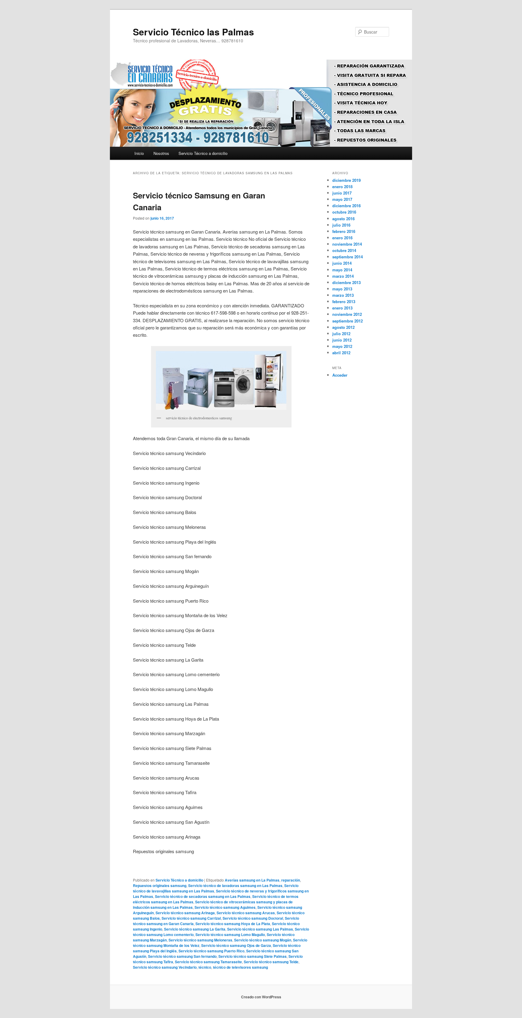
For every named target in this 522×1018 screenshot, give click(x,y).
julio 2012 (341, 333)
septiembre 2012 (347, 321)
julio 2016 (341, 225)
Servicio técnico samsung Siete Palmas (252, 956)
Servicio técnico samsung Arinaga (185, 912)
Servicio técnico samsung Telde (271, 961)
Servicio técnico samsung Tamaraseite (208, 961)
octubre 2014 (344, 250)
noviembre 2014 (347, 244)
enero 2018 (342, 186)
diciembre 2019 (346, 180)
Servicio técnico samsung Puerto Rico (211, 951)
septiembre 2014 (347, 257)
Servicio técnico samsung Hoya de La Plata (232, 923)
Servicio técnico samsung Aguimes (225, 907)
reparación (290, 880)
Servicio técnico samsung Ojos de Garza (236, 945)
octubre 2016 (344, 212)
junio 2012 (342, 340)
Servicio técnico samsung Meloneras (200, 940)
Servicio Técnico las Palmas (193, 31)
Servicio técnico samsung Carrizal (191, 918)
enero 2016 (342, 238)
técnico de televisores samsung (240, 967)
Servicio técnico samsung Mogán (262, 940)
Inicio (139, 153)
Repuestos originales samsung (159, 885)
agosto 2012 (343, 327)
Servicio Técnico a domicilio (203, 153)
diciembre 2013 (346, 282)
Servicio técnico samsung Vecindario (165, 967)
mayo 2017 (342, 199)
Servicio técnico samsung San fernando (182, 956)
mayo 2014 (342, 270)
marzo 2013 (343, 295)
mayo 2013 (342, 289)
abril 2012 (341, 352)
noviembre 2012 (347, 314)
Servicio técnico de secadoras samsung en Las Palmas (202, 896)
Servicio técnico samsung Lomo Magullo (230, 934)
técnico (204, 967)
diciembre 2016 (346, 205)
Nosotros (161, 153)
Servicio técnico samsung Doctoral (253, 918)
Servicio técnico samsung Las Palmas (260, 929)
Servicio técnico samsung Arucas (246, 912)
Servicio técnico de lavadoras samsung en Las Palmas (235, 885)
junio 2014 (342, 263)
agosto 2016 (343, 218)
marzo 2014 (343, 276)
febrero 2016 (343, 231)
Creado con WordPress (261, 997)
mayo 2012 (342, 346)
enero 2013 (342, 308)
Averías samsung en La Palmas (252, 880)
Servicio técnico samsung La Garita (194, 929)
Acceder (339, 375)
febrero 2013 (343, 301)
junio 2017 (342, 193)
